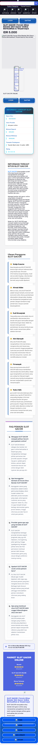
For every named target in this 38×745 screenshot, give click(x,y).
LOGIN (10, 20)
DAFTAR (28, 20)
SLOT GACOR (12, 171)
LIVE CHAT (20, 739)
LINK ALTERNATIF (20, 734)
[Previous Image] (3, 52)
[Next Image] (34, 52)
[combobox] (17, 3)
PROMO (20, 720)
